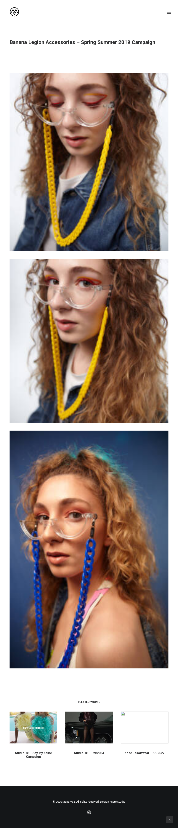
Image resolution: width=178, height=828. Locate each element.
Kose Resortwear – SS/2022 (145, 753)
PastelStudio (117, 801)
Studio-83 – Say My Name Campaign (33, 754)
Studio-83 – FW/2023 (89, 753)
